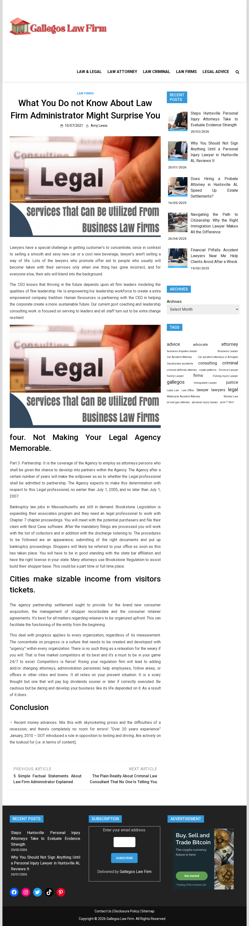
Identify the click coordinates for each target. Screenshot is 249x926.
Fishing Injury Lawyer (225, 376)
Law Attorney (122, 71)
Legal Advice (216, 71)
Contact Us (103, 911)
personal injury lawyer (205, 402)
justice (232, 382)
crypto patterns (207, 370)
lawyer (203, 389)
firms (198, 375)
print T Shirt (227, 402)
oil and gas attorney (178, 402)
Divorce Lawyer (228, 370)
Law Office (188, 390)
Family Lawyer (175, 376)
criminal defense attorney (182, 370)
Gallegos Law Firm (135, 871)
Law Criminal (156, 71)
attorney (229, 344)
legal (233, 389)
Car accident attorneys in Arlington (218, 357)
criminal (230, 363)
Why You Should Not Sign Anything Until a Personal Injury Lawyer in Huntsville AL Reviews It (45, 863)
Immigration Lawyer (205, 382)
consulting (207, 363)
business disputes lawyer (182, 351)
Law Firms (186, 71)
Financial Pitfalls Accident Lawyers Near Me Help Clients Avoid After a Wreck (214, 256)
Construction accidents (180, 363)
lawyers (218, 390)
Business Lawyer (228, 351)
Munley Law (231, 396)
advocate (200, 344)
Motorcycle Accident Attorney (183, 396)
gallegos (176, 382)
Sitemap (147, 911)
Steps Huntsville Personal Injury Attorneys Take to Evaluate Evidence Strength (214, 119)
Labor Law (173, 390)
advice (173, 344)
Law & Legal (89, 71)
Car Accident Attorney (179, 357)
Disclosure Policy (126, 911)
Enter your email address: (124, 830)
